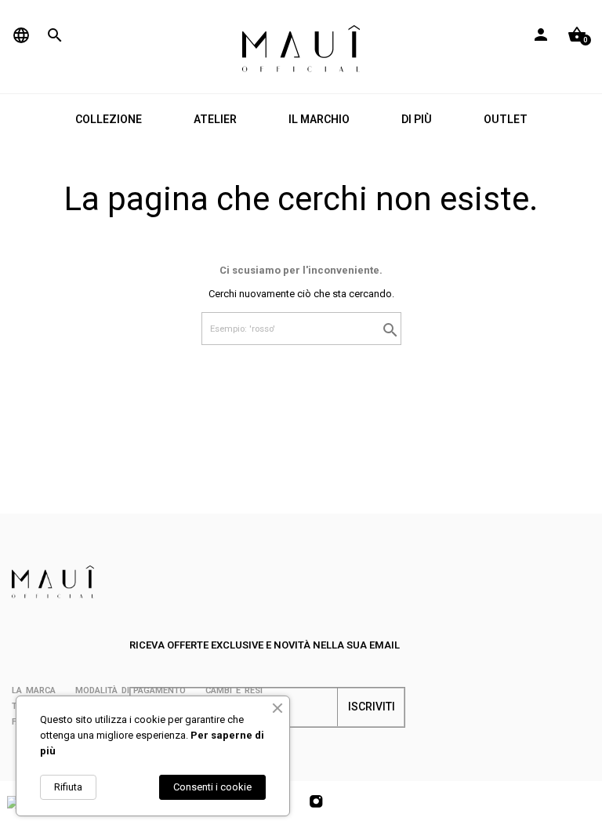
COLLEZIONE (108, 119)
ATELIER (215, 119)
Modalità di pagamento (130, 690)
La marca (34, 690)
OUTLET (506, 119)
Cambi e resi (234, 690)
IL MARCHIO (319, 119)
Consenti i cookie (212, 787)
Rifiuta (68, 787)
